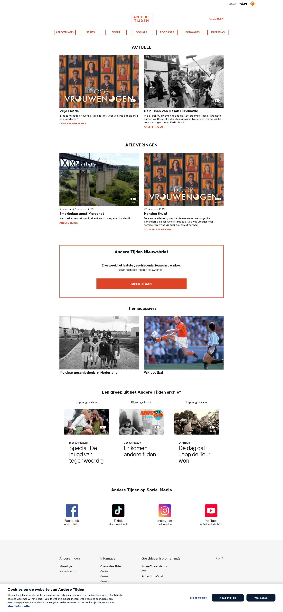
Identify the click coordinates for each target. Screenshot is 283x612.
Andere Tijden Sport (152, 576)
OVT (144, 571)
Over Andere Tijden (111, 566)
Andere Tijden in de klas (154, 566)
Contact (105, 571)
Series (90, 32)
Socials (141, 32)
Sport (116, 32)
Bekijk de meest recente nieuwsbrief (140, 270)
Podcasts (167, 32)
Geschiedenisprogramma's (161, 558)
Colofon (104, 576)
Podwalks (192, 32)
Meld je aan (141, 284)
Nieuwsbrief (65, 571)
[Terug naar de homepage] (141, 19)
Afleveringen (65, 32)
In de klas (218, 32)
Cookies (104, 581)
